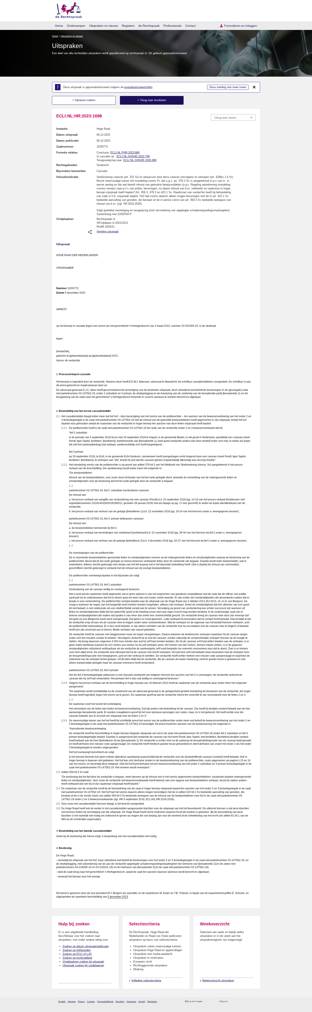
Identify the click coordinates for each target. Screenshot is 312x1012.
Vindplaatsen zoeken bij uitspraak (83, 961)
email (211, 1001)
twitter (231, 1001)
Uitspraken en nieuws (103, 25)
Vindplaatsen (64, 219)
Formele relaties (66, 152)
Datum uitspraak (67, 134)
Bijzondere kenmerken (71, 171)
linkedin (248, 1001)
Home (59, 25)
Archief (141, 1001)
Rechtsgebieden (66, 165)
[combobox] (233, 117)
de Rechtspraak (149, 25)
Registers (128, 25)
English (62, 1001)
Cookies (91, 1001)
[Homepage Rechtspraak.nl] (67, 9)
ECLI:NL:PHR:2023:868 (124, 152)
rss (206, 1001)
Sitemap (72, 1001)
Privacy (81, 1001)
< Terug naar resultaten (152, 100)
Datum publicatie (67, 140)
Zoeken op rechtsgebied (77, 957)
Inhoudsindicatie (67, 177)
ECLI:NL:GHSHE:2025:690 (139, 160)
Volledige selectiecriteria (146, 980)
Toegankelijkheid (105, 1001)
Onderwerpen (76, 25)
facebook (237, 1001)
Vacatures (131, 1001)
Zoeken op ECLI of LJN (77, 954)
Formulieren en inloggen (240, 25)
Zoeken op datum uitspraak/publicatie (86, 946)
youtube (253, 1001)
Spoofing (119, 1001)
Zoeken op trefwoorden (77, 950)
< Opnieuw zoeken (83, 100)
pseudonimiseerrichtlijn (138, 87)
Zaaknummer (64, 146)
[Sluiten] (254, 87)
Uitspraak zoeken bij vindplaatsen (83, 965)
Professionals (172, 25)
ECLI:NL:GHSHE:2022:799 (133, 156)
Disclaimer (152, 1001)
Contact (190, 25)
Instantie (61, 128)
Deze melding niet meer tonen (227, 87)
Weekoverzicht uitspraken (218, 980)
